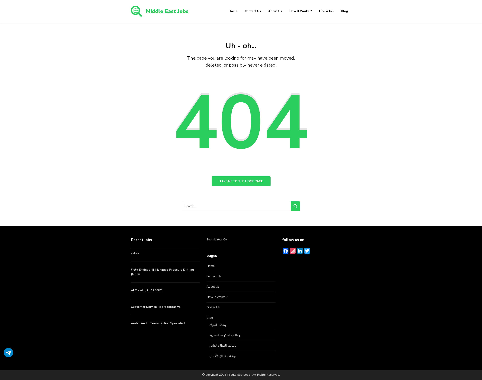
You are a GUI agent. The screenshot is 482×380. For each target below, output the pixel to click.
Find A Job (326, 11)
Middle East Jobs (167, 11)
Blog (344, 11)
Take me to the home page (241, 181)
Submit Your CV (217, 239)
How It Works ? (300, 11)
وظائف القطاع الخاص (222, 346)
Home (233, 11)
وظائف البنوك (218, 325)
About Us (275, 11)
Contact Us (253, 11)
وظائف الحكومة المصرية (224, 335)
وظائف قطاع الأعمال (222, 356)
